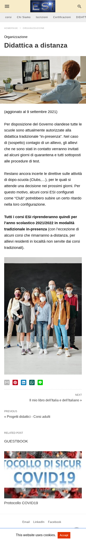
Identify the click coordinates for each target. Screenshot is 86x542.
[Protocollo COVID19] (43, 474)
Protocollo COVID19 (21, 503)
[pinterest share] (15, 382)
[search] (79, 6)
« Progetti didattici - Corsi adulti (27, 416)
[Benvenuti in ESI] (42, 6)
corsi (8, 17)
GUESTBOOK (16, 441)
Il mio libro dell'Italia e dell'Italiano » (55, 400)
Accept (64, 535)
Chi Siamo (24, 17)
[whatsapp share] (32, 382)
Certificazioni (62, 17)
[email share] (7, 382)
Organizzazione (33, 28)
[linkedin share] (23, 382)
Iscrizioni (42, 17)
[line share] (40, 382)
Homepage (11, 28)
